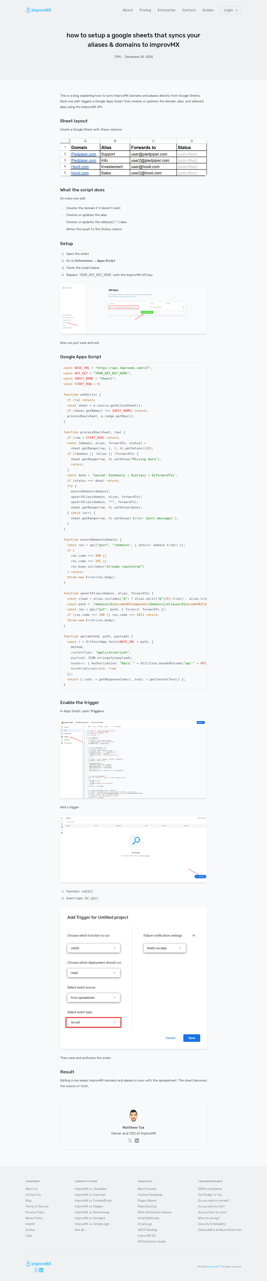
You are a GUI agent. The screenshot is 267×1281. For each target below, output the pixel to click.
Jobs (28, 1236)
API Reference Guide (152, 1241)
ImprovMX (213, 1266)
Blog (28, 1200)
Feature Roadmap (150, 1195)
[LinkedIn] (41, 1270)
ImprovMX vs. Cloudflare (91, 1189)
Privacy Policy (34, 1212)
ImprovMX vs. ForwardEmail (93, 1200)
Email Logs (145, 1224)
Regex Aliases (147, 1200)
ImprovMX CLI (147, 1236)
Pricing (145, 10)
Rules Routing (147, 1206)
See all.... (80, 1230)
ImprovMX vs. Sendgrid (90, 1218)
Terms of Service (37, 1206)
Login (228, 10)
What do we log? (209, 1218)
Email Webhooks (148, 1218)
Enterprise (166, 10)
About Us (31, 1189)
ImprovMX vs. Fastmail (90, 1195)
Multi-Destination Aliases (155, 1212)
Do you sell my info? (211, 1206)
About (128, 10)
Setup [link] (66, 243)
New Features (147, 1189)
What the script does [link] (82, 189)
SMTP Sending (147, 1230)
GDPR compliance (210, 1189)
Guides (208, 10)
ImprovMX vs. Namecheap (92, 1212)
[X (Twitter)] (36, 1270)
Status (30, 1230)
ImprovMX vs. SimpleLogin (92, 1224)
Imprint (30, 1224)
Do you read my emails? (214, 1200)
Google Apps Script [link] (80, 356)
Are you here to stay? (212, 1212)
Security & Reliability (212, 1224)
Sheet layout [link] (74, 120)
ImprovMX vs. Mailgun (89, 1206)
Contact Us (33, 1195)
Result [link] (67, 1071)
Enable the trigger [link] (79, 702)
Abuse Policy (34, 1218)
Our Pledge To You (210, 1195)
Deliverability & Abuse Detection (220, 1230)
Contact (189, 10)
